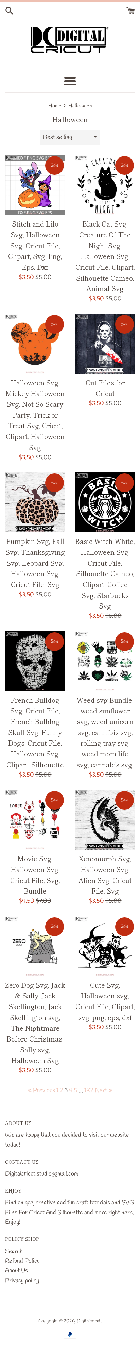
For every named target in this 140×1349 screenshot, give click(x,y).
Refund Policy (22, 1261)
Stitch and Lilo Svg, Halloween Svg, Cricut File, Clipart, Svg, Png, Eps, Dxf (35, 245)
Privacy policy (22, 1281)
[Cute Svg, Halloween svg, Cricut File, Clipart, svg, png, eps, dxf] (105, 946)
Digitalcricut (89, 1321)
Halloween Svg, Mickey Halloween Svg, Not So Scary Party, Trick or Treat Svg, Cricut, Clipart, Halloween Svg (35, 415)
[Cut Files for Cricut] (105, 344)
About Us (16, 1271)
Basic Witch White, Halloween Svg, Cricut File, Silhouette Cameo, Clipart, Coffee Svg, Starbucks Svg (105, 573)
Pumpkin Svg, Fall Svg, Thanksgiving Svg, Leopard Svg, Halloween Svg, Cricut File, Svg (35, 562)
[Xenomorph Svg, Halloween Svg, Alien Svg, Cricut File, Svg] (105, 820)
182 (88, 1090)
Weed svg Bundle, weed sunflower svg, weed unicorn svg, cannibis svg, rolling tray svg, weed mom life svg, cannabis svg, (105, 732)
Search (14, 1251)
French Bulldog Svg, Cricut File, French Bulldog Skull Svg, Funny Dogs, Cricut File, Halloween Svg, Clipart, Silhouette (35, 732)
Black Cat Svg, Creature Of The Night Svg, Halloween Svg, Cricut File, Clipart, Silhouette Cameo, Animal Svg (105, 256)
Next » (103, 1090)
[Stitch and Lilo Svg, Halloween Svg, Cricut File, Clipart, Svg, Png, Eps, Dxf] (35, 185)
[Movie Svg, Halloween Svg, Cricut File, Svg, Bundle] (35, 820)
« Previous (41, 1090)
